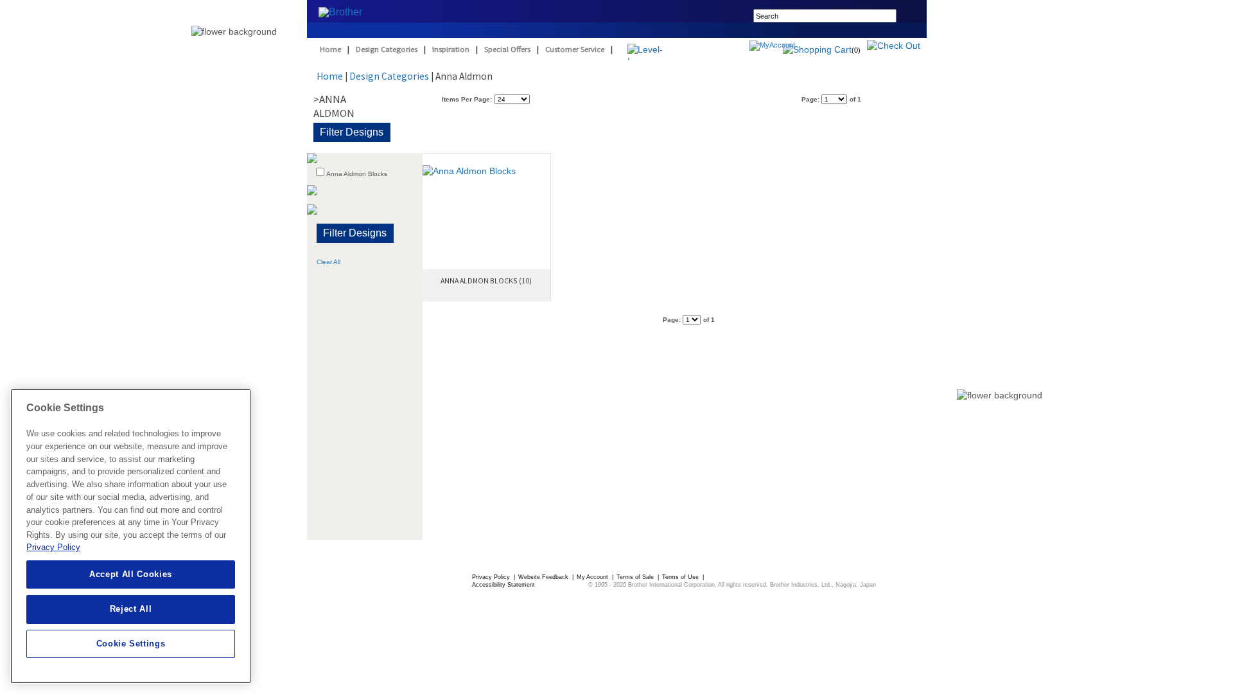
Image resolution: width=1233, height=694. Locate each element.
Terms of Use (681, 577)
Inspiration (450, 49)
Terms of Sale (636, 577)
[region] (130, 536)
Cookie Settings (131, 643)
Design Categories (386, 49)
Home (330, 49)
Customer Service (574, 49)
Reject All (131, 609)
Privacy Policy (492, 577)
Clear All (328, 261)
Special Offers (507, 49)
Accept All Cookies (130, 574)
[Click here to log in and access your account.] (803, 47)
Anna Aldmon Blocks (356, 173)
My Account (593, 577)
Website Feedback (544, 577)
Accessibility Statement (503, 585)
